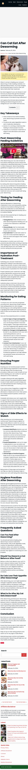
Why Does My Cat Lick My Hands (15, 678)
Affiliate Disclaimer (6, 751)
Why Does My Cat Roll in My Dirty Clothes (16, 692)
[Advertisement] (14, 22)
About (2, 756)
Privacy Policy (5, 748)
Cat (6, 53)
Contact (3, 753)
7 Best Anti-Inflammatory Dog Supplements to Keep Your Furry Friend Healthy (16, 739)
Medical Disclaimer (6, 762)
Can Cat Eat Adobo (21, 702)
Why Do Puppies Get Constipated (14, 664)
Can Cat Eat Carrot (7, 702)
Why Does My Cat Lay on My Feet (16, 685)
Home (2, 53)
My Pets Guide (8, 767)
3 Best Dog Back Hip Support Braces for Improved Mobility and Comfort (17, 733)
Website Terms (5, 759)
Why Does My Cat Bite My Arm (17, 671)
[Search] (23, 655)
